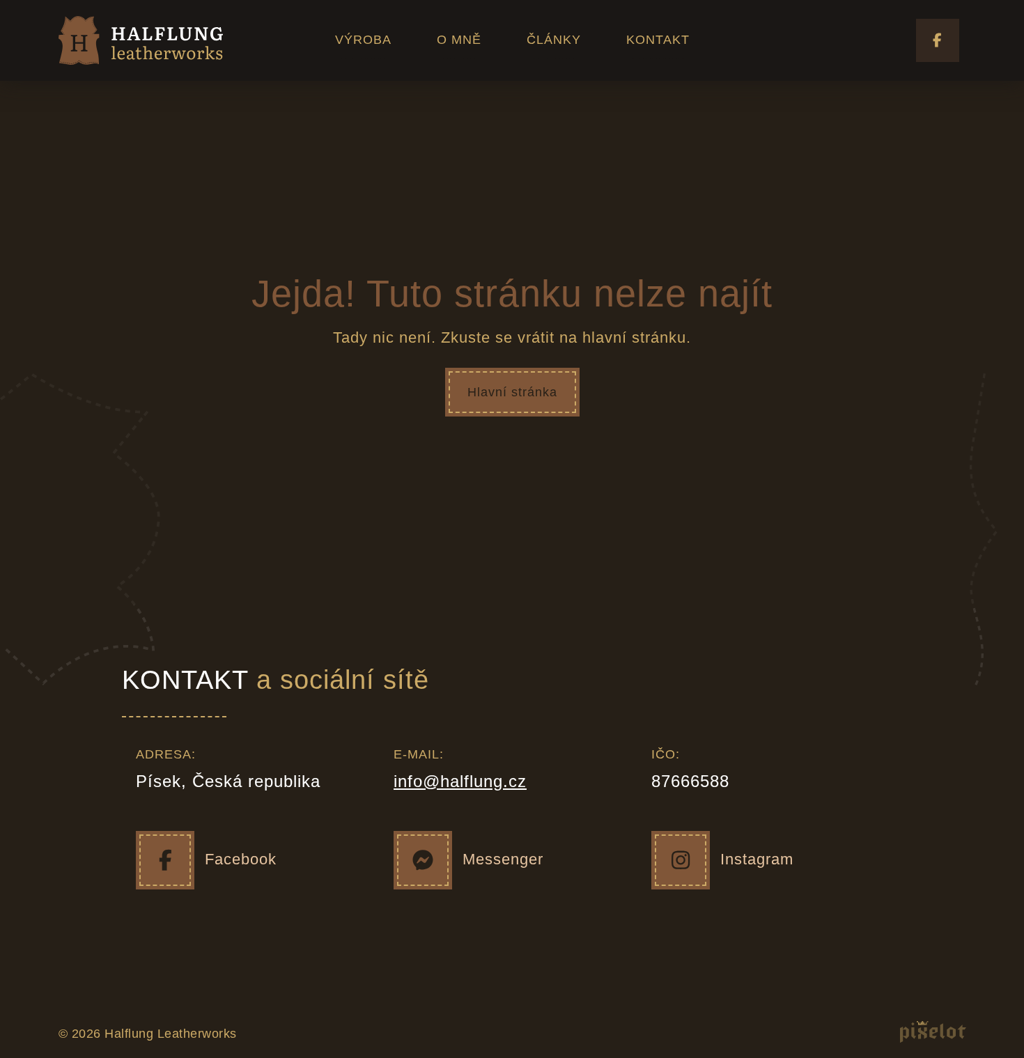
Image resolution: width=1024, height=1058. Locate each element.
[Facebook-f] (937, 40)
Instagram (756, 859)
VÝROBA (363, 40)
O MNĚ (459, 40)
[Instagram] (680, 860)
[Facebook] (165, 860)
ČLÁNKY (554, 40)
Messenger (503, 859)
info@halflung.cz (460, 781)
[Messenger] (423, 860)
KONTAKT (658, 40)
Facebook (241, 859)
